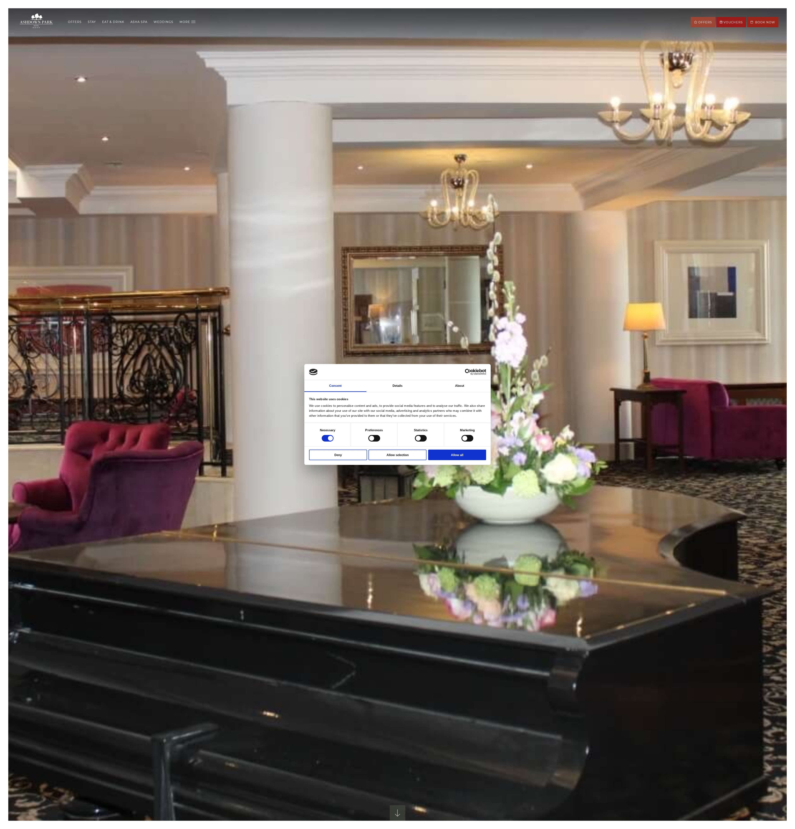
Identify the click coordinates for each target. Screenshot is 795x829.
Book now (764, 22)
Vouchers (733, 22)
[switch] (374, 438)
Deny (338, 454)
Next (766, 504)
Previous (29, 504)
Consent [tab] (335, 385)
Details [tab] (398, 385)
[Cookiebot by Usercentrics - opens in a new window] (468, 372)
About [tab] (459, 385)
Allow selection (398, 454)
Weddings (163, 22)
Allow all (457, 454)
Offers (75, 22)
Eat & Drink (113, 22)
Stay (92, 22)
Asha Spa (138, 22)
